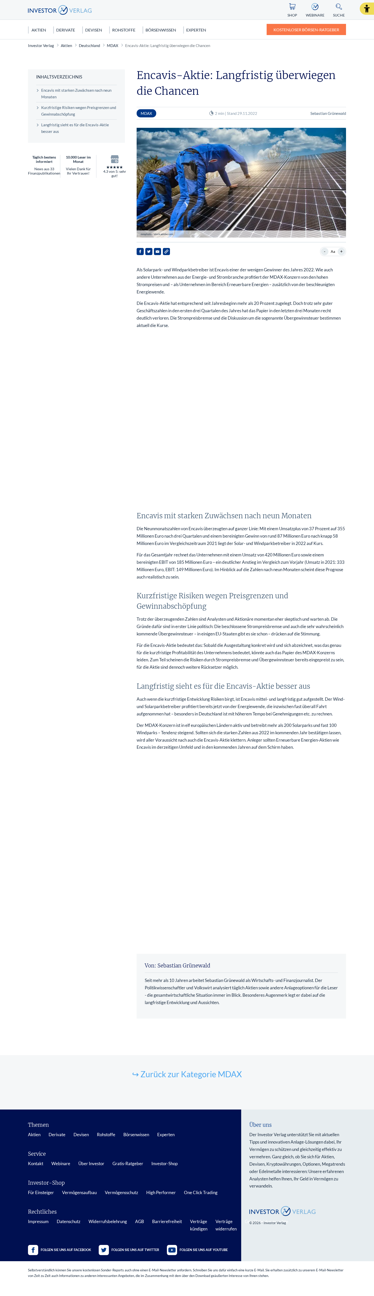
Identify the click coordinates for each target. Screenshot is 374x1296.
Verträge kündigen (198, 1225)
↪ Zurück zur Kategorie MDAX (187, 1074)
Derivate (65, 29)
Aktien (39, 29)
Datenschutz (68, 1221)
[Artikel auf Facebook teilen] (140, 251)
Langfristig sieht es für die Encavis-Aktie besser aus (75, 128)
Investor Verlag (41, 45)
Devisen (93, 29)
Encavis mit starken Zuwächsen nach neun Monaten (76, 93)
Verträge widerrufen (226, 1225)
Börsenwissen (161, 29)
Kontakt (35, 1163)
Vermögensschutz (121, 1192)
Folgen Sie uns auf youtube (204, 1250)
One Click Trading (201, 1192)
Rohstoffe (123, 29)
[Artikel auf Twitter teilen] (148, 251)
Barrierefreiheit (167, 1221)
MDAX (112, 45)
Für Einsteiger (41, 1192)
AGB (139, 1221)
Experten (196, 29)
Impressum (38, 1221)
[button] (367, 9)
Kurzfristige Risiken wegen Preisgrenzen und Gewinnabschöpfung (78, 110)
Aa (333, 251)
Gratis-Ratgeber (127, 1163)
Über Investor (91, 1163)
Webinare (60, 1163)
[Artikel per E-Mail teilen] (157, 251)
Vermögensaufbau (79, 1192)
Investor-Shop (164, 1163)
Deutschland (89, 45)
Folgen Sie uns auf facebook (66, 1250)
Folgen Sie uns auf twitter (135, 1250)
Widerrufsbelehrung (108, 1221)
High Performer (161, 1192)
